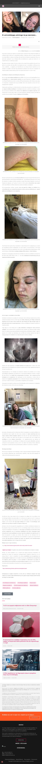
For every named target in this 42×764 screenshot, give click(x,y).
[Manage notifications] (2, 762)
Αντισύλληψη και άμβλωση (22, 582)
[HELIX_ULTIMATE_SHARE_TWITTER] (39, 41)
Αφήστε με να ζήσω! (7, 549)
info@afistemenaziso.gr (25, 3)
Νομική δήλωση (19, 759)
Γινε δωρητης (35, 717)
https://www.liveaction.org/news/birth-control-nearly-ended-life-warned (18, 545)
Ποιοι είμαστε (27, 759)
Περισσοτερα (21, 740)
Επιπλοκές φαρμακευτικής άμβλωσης (21, 585)
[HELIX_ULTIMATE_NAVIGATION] (39, 6)
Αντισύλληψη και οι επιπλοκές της (9, 582)
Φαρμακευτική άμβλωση (7, 585)
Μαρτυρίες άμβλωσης (34, 585)
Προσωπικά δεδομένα (10, 759)
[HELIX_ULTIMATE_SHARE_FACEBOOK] (34, 41)
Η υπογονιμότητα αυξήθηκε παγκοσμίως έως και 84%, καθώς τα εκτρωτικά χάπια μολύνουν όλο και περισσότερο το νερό (21, 641)
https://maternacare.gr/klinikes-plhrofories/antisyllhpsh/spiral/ (15, 568)
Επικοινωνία (34, 759)
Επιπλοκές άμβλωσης (16, 37)
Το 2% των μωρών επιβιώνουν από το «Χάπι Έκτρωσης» (20, 605)
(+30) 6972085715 (15, 3)
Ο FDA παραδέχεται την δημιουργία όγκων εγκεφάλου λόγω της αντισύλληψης (19, 673)
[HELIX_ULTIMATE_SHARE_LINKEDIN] (36, 41)
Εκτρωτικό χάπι (33, 582)
